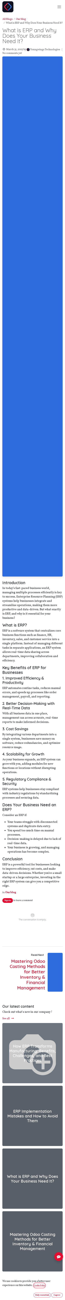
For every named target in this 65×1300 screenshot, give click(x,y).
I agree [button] (57, 1295)
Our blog (21, 19)
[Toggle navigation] (59, 6)
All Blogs (7, 19)
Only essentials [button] (42, 1295)
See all (6, 1018)
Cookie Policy (39, 1285)
